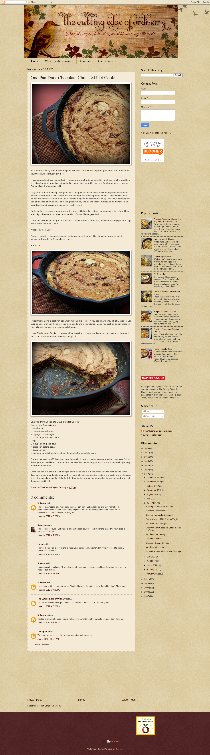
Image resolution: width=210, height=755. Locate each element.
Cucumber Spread (154, 539)
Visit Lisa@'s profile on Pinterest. (156, 133)
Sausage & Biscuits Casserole (159, 506)
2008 (146, 592)
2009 (146, 588)
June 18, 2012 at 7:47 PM (49, 554)
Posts (148, 411)
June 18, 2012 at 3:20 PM (49, 516)
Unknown (42, 503)
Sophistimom (49, 425)
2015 (146, 461)
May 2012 (151, 557)
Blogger (118, 749)
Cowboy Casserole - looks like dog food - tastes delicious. (167, 220)
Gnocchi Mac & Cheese (164, 239)
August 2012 (152, 494)
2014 (146, 465)
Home (35, 61)
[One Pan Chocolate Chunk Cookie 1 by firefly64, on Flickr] (81, 164)
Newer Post (34, 699)
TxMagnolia (43, 631)
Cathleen (42, 525)
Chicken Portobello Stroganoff (159, 515)
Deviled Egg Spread (162, 256)
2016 (146, 457)
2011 (146, 579)
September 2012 (154, 490)
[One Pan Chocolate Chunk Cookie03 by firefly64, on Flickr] (81, 416)
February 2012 (153, 569)
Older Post (128, 699)
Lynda (40, 544)
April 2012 (151, 561)
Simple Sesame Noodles (165, 312)
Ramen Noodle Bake (163, 349)
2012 (146, 474)
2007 (146, 596)
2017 (146, 453)
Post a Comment (42, 645)
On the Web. (106, 61)
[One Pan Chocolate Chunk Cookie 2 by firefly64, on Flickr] (81, 314)
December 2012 (154, 477)
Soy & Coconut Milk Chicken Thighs (162, 519)
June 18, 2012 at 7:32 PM (49, 535)
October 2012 (153, 486)
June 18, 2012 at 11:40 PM (49, 573)
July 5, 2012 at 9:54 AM (48, 639)
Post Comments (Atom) (50, 706)
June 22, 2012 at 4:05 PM (49, 590)
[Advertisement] (81, 675)
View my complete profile (152, 435)
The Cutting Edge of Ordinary (51, 599)
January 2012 (153, 574)
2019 (146, 448)
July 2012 (151, 499)
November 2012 (154, 482)
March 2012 (152, 565)
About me (86, 61)
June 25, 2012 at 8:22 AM (49, 622)
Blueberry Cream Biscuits (157, 543)
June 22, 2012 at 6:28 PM (49, 606)
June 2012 (152, 503)
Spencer (41, 563)
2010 (146, 583)
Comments (150, 416)
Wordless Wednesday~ (156, 511)
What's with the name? (59, 61)
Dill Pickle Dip (160, 274)
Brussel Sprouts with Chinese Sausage (163, 551)
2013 (146, 470)
